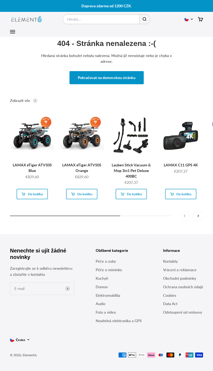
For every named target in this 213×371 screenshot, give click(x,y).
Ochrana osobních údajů (183, 286)
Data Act (170, 303)
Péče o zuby (106, 261)
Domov (102, 286)
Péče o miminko (109, 269)
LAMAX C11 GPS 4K (181, 165)
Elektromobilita (108, 295)
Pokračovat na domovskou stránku (106, 77)
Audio (100, 303)
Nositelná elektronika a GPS (119, 320)
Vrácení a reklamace (180, 269)
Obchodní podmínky (179, 278)
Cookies (169, 295)
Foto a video (106, 312)
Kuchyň (102, 278)
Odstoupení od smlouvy (182, 312)
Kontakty (170, 261)
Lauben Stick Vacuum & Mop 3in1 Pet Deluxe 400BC (131, 170)
